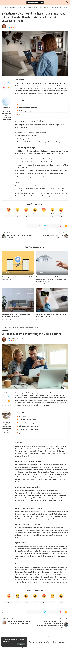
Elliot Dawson (11, 25)
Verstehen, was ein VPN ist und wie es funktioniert (18, 277)
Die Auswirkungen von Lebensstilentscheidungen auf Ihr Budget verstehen (6, 426)
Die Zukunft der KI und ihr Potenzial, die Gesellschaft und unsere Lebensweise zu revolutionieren (6, 113)
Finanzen (5, 330)
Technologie (6, 10)
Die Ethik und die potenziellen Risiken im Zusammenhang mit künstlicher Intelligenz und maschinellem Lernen (51, 279)
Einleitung (21, 104)
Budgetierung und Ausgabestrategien (29, 426)
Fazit (20, 114)
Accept (21, 644)
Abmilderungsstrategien (26, 111)
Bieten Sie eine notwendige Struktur (29, 419)
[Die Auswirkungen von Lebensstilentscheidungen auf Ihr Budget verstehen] (6, 414)
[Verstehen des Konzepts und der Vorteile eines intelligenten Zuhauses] (52, 300)
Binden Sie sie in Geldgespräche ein (28, 429)
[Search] (66, 2)
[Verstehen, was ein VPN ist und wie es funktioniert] (18, 263)
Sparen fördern (23, 433)
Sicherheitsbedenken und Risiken (28, 107)
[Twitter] (10, 27)
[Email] (14, 27)
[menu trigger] (4, 2)
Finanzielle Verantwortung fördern (28, 423)
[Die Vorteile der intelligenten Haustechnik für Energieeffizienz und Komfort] (18, 300)
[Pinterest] (12, 27)
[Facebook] (8, 27)
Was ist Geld (22, 416)
